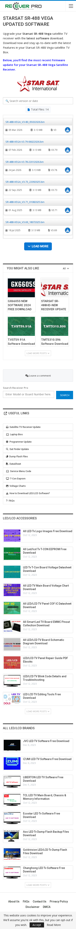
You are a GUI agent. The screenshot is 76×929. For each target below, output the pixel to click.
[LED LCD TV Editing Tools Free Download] (12, 699)
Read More (54, 925)
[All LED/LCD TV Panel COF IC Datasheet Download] (12, 608)
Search (64, 395)
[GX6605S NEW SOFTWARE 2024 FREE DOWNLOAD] (21, 287)
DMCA (46, 906)
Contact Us (39, 901)
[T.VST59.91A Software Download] (21, 326)
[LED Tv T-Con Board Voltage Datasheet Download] (12, 572)
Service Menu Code (20, 471)
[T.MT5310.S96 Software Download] (54, 326)
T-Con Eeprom (18, 478)
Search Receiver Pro (15, 388)
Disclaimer (33, 906)
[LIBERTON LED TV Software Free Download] (12, 782)
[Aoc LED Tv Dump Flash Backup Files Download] (12, 836)
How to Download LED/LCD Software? (30, 493)
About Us (13, 901)
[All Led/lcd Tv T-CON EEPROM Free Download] (12, 553)
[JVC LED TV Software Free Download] (12, 745)
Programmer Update (21, 441)
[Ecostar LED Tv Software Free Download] (12, 818)
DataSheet (15, 464)
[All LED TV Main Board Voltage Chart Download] (12, 590)
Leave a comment (39, 375)
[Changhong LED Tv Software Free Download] (12, 872)
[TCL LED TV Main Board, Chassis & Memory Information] (12, 800)
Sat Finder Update (19, 449)
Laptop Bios (16, 434)
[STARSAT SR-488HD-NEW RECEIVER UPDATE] (54, 287)
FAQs (12, 500)
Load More (40, 246)
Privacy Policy (59, 901)
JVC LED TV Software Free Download (46, 741)
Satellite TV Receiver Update (25, 427)
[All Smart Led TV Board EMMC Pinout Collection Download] (12, 626)
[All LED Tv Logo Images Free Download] (12, 535)
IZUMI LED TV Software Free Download (47, 759)
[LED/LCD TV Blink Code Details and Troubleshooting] (12, 681)
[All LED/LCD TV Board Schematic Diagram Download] (12, 644)
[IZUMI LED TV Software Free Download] (12, 763)
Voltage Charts (18, 486)
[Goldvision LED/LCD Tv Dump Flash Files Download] (12, 854)
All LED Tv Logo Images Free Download (47, 531)
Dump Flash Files (18, 456)
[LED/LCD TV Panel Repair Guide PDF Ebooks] (12, 662)
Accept (37, 925)
